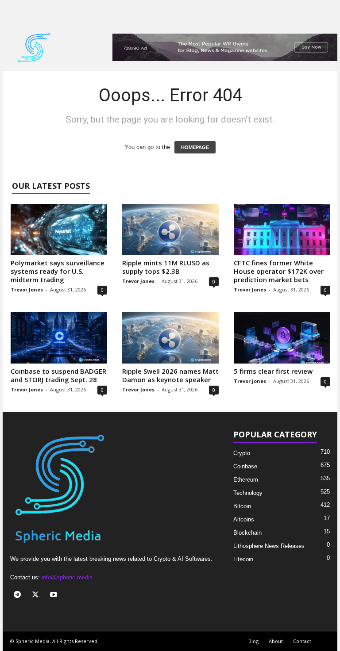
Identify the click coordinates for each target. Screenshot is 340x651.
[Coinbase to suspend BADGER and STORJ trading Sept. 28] (59, 337)
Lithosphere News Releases (269, 546)
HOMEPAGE (195, 147)
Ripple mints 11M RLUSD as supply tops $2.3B (165, 267)
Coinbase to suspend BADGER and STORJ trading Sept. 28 (58, 375)
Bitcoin (242, 506)
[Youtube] (54, 595)
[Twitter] (37, 595)
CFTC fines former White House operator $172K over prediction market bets (279, 271)
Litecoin (243, 559)
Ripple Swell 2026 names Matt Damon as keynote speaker (170, 375)
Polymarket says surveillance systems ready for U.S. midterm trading (57, 271)
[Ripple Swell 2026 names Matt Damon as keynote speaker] (170, 337)
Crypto (241, 453)
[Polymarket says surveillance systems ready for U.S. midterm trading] (59, 229)
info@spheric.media (67, 577)
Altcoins (243, 519)
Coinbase (245, 466)
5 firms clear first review (273, 371)
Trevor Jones (27, 289)
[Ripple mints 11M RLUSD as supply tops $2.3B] (170, 229)
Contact (302, 641)
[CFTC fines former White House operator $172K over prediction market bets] (282, 229)
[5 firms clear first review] (282, 337)
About (276, 641)
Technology (248, 493)
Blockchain (247, 532)
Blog (253, 641)
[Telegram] (19, 595)
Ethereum (245, 479)
